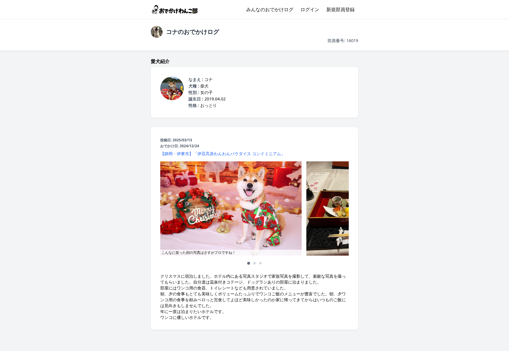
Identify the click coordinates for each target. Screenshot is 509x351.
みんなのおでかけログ (269, 9)
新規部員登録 (340, 9)
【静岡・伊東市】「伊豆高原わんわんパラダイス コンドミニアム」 (222, 153)
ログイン (309, 9)
